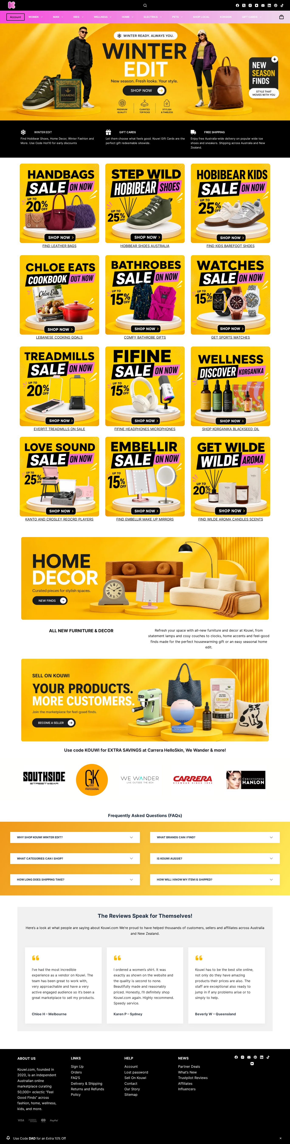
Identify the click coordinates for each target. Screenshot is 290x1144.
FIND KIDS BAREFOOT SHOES (231, 246)
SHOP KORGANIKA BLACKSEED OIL (230, 429)
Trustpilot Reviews (193, 1078)
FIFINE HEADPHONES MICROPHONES (144, 429)
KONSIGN (226, 16)
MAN (56, 16)
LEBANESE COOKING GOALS (59, 337)
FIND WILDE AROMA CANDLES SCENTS (230, 519)
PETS (175, 16)
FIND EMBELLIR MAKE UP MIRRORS (145, 519)
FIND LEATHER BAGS (59, 246)
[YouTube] (256, 5)
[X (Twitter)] (243, 5)
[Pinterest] (275, 5)
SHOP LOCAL (201, 16)
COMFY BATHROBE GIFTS (145, 337)
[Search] (145, 5)
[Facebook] (237, 5)
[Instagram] (250, 5)
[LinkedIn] (269, 5)
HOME (126, 16)
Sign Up (77, 1066)
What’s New (187, 1072)
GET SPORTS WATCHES (230, 337)
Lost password (136, 1072)
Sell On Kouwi (135, 1078)
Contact (130, 1083)
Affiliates (185, 1083)
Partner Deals (189, 1066)
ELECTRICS (151, 16)
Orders (76, 1072)
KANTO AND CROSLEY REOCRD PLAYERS (59, 519)
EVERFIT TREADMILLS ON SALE (59, 429)
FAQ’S (75, 1078)
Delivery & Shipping (86, 1083)
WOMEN (33, 16)
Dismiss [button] (280, 1138)
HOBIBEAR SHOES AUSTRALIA (144, 246)
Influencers (187, 1089)
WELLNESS (101, 16)
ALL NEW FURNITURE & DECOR (81, 630)
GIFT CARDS (250, 16)
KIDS (76, 16)
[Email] (263, 5)
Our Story (132, 1089)
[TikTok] (282, 5)
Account (15, 17)
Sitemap (131, 1094)
